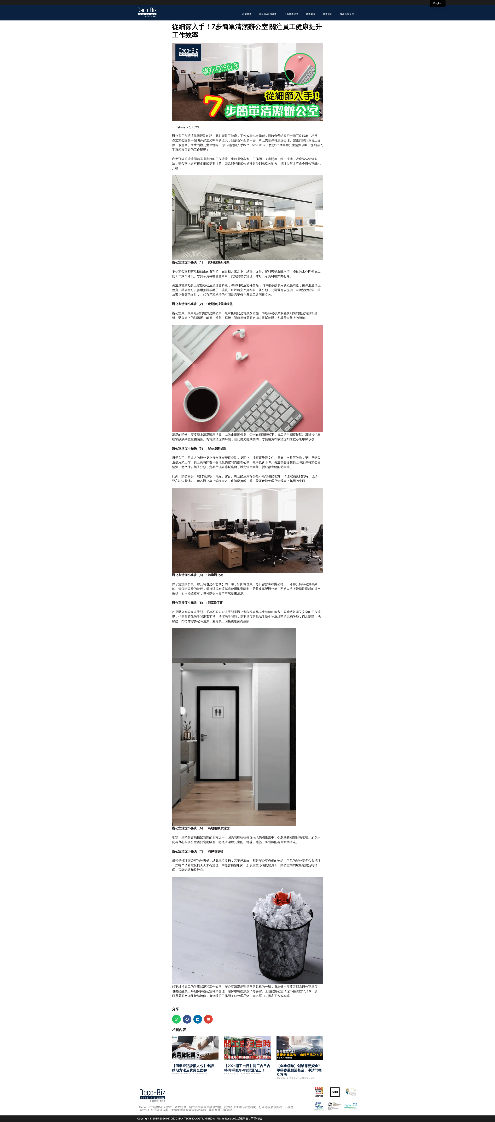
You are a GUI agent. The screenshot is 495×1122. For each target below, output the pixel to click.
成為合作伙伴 (347, 14)
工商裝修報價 (291, 14)
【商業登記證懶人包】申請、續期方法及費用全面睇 (194, 1068)
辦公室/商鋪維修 (268, 14)
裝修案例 (310, 14)
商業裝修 (247, 14)
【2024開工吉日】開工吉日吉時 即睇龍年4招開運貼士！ (247, 1068)
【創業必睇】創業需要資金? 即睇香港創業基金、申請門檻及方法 (299, 1070)
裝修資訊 (327, 14)
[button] (176, 1019)
